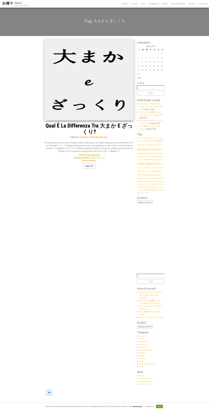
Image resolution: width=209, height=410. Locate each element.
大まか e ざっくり (98, 158)
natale (142, 171)
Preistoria (142, 358)
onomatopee (149, 171)
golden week (157, 153)
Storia (124, 4)
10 (138, 62)
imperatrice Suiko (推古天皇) (144, 159)
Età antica (142, 344)
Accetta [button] (159, 406)
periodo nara (141, 181)
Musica (165, 4)
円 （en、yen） (144, 193)
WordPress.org (144, 384)
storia (149, 184)
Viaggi (143, 4)
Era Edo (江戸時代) (154, 141)
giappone (140, 153)
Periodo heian (147, 174)
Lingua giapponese (178, 4)
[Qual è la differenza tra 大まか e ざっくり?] (89, 80)
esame (156, 145)
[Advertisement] (150, 239)
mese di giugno (156, 168)
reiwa (145, 184)
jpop (155, 159)
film (161, 150)
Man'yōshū (147, 168)
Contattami (202, 4)
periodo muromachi (156, 178)
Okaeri (18, 2)
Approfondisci (137, 406)
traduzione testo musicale (146, 187)
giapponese (148, 153)
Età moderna (143, 347)
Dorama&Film (154, 4)
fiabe (157, 149)
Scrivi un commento (89, 160)
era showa (149, 145)
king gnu (160, 159)
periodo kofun (146, 178)
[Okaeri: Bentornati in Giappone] (49, 392)
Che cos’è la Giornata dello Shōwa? (151, 317)
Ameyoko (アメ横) (141, 138)
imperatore (159, 156)
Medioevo (142, 353)
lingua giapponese (83, 158)
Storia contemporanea (147, 364)
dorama (139, 141)
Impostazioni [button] (149, 406)
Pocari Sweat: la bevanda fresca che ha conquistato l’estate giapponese (151, 106)
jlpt (152, 159)
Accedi (141, 376)
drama (144, 141)
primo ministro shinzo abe (154, 181)
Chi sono (191, 4)
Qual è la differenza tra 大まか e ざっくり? (89, 129)
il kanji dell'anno (149, 156)
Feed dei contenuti (145, 378)
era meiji (140, 145)
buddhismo (155, 138)
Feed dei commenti (146, 381)
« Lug (139, 78)
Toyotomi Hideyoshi (158, 184)
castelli (161, 138)
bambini (148, 138)
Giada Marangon (102, 137)
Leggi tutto (89, 166)
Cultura (134, 4)
